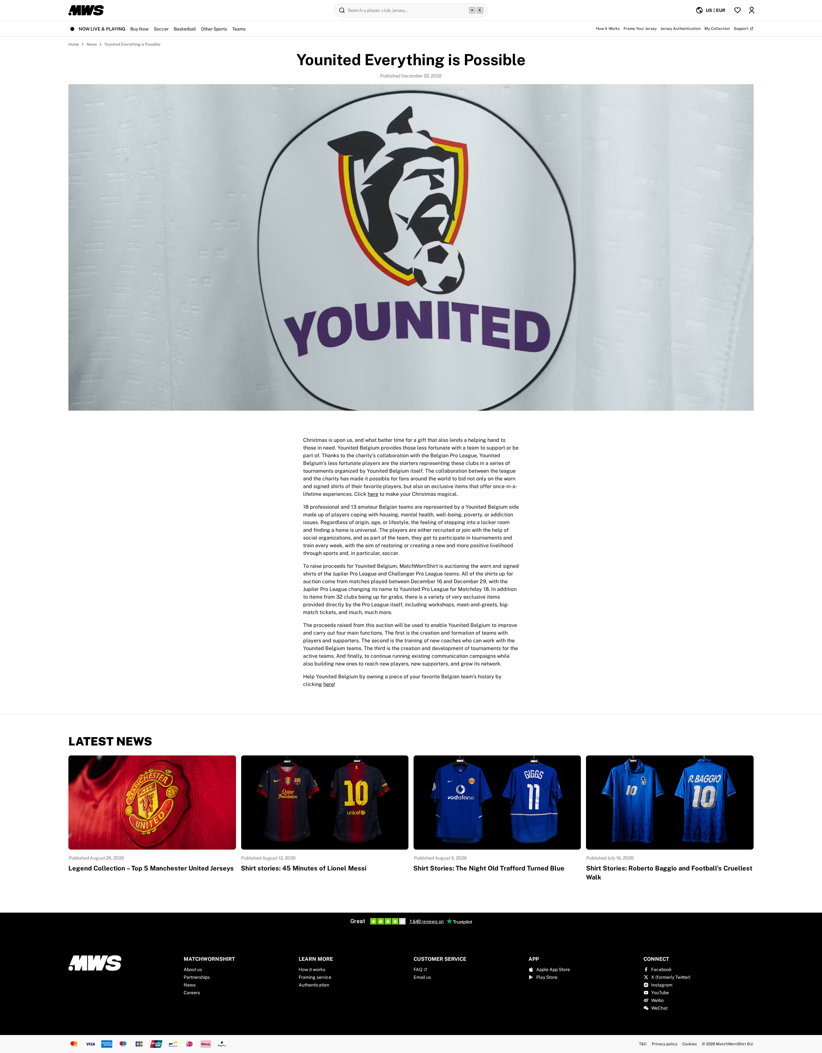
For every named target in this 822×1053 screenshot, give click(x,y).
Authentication (314, 984)
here (373, 494)
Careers (192, 992)
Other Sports (214, 28)
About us (193, 969)
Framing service (315, 977)
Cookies (689, 1044)
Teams (239, 28)
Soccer (161, 28)
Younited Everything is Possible (132, 44)
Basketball (185, 28)
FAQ (418, 969)
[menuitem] (710, 10)
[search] (411, 10)
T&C (643, 1044)
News (92, 44)
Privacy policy (664, 1044)
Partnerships (197, 977)
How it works (312, 969)
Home (73, 44)
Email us (422, 977)
